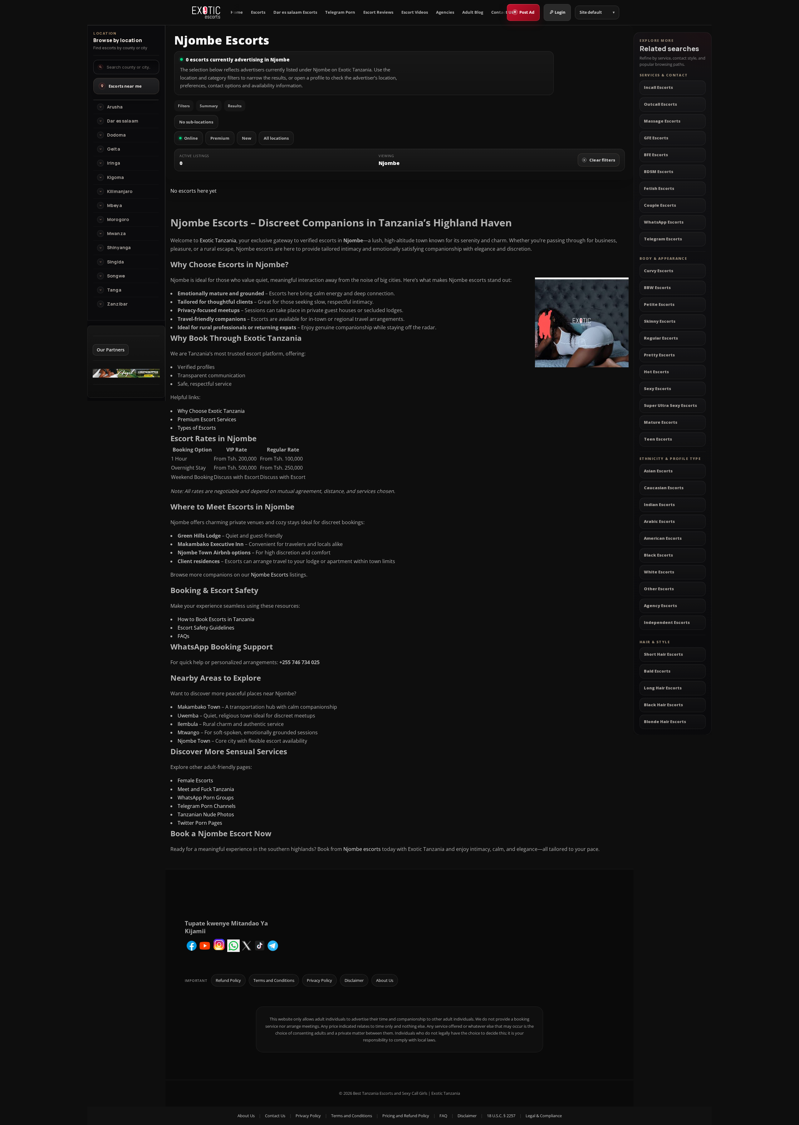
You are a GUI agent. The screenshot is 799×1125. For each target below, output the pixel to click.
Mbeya (114, 205)
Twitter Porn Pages (200, 822)
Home (237, 12)
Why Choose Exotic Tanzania (211, 411)
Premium (219, 138)
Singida (115, 262)
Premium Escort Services (207, 419)
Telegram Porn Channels (207, 806)
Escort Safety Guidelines (206, 627)
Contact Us (502, 12)
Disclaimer (354, 980)
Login (560, 12)
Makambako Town (199, 706)
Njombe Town (194, 740)
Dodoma (116, 135)
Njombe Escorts (269, 574)
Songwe (116, 276)
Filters (184, 106)
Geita (113, 149)
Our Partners (111, 350)
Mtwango (188, 732)
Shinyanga (119, 247)
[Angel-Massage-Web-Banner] (126, 375)
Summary (209, 106)
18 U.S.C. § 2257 (501, 1115)
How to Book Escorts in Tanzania (216, 619)
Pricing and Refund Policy (405, 1115)
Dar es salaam (122, 121)
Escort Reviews (378, 12)
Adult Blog (472, 12)
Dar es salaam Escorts (295, 12)
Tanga (114, 290)
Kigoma (115, 177)
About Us (384, 980)
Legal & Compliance (544, 1115)
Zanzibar (117, 304)
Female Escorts (195, 780)
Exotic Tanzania (218, 240)
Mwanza (116, 233)
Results (235, 106)
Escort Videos (414, 12)
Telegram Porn (340, 12)
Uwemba (188, 715)
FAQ (443, 1115)
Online (191, 138)
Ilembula (188, 724)
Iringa (113, 163)
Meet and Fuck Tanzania (206, 789)
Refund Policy (228, 980)
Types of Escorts (197, 427)
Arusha (115, 107)
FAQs (183, 636)
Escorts (258, 12)
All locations (276, 138)
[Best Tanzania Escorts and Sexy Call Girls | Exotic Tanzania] (206, 12)
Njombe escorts (362, 849)
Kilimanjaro (120, 191)
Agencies (445, 12)
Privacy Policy (319, 980)
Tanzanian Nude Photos (206, 814)
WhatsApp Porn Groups (206, 797)
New (246, 138)
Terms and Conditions (273, 980)
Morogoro (118, 219)
